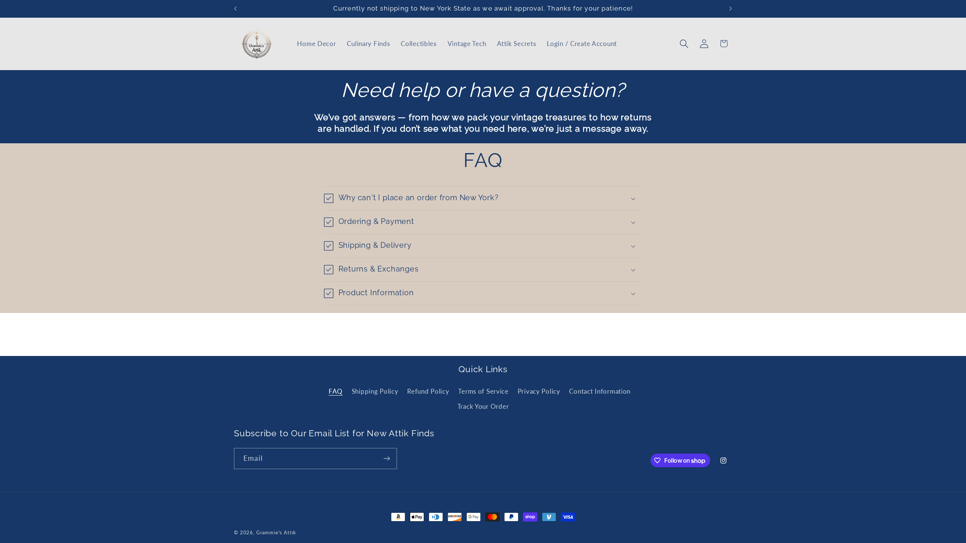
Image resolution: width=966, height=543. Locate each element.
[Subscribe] (387, 458)
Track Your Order (483, 406)
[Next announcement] (730, 8)
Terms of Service (483, 391)
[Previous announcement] (235, 8)
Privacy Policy (539, 391)
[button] (684, 44)
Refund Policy (428, 391)
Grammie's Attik (276, 532)
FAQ (336, 391)
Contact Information (600, 391)
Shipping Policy (375, 391)
